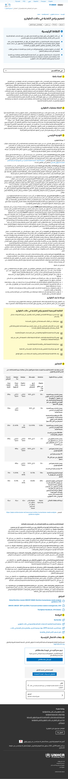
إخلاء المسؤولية (61, 761)
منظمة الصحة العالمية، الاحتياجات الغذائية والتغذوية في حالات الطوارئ (39, 624)
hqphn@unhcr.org (59, 644)
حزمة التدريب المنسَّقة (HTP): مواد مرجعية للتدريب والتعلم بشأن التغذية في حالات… (35, 628)
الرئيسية (63, 14)
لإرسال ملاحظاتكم (44, 659)
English (51, 1)
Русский (17, 1)
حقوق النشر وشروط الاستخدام (58, 765)
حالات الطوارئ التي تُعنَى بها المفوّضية (53, 711)
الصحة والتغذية (45, 14)
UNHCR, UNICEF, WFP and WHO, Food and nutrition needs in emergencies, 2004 (34, 605)
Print (54, 24)
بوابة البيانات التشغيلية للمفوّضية (55, 714)
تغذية (38, 14)
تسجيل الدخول (9, 8)
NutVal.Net (57, 620)
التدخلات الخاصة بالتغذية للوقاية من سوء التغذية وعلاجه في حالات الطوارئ (46, 686)
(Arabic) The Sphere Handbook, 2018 (49, 609)
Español (36, 1)
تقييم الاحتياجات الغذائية (33, 696)
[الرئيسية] (56, 5)
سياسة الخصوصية (61, 763)
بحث (9, 6)
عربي (29, 1)
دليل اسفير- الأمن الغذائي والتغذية (50, 632)
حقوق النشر (62, 767)
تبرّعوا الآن (62, 723)
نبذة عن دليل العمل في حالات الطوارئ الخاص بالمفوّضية (48, 720)
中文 (24, 1)
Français (43, 1)
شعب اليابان (27, 741)
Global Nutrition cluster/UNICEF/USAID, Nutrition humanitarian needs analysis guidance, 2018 (35, 601)
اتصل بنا (60, 732)
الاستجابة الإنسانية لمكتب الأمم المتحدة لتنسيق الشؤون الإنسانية (46, 717)
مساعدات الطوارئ (54, 14)
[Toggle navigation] (6, 5)
